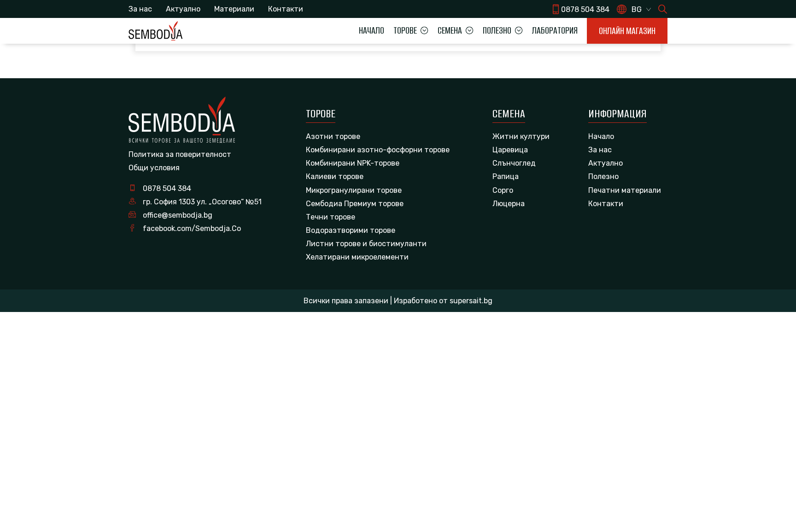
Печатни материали (624, 190)
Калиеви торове (334, 176)
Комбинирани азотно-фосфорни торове (378, 149)
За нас (140, 9)
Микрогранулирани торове (354, 190)
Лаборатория (555, 30)
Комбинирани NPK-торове (352, 163)
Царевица (510, 149)
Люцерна (508, 203)
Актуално (183, 9)
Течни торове (330, 217)
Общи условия (154, 167)
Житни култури (521, 136)
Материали (234, 9)
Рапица (505, 176)
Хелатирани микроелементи (357, 257)
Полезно (603, 176)
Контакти (285, 9)
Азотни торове (333, 136)
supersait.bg (471, 300)
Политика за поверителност (180, 154)
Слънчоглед (514, 163)
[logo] (155, 30)
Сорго (502, 190)
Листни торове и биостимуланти (366, 243)
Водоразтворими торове (350, 230)
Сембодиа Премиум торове (355, 203)
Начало (371, 30)
